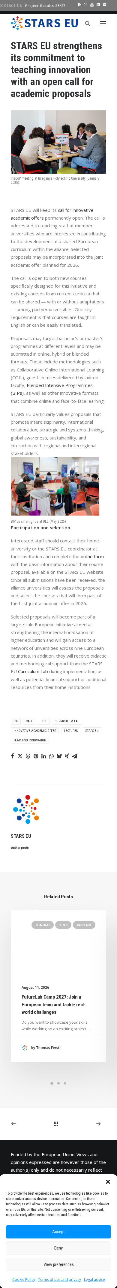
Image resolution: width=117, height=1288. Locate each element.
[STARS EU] (44, 23)
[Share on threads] (28, 756)
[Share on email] (74, 756)
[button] (108, 1182)
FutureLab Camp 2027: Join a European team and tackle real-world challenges (54, 1004)
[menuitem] (45, 5)
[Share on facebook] (12, 756)
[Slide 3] (65, 1083)
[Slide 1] (52, 1083)
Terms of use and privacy (59, 1279)
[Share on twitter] (20, 756)
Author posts (20, 847)
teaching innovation (30, 740)
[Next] (87, 1123)
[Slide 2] (58, 1083)
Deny (58, 1248)
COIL (43, 721)
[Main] (58, 1123)
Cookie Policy (23, 1279)
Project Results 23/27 (45, 5)
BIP (16, 721)
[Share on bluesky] (59, 756)
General (42, 925)
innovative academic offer (35, 731)
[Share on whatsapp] (51, 756)
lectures (71, 731)
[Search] (85, 23)
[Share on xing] (66, 756)
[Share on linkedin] (43, 756)
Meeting (84, 925)
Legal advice (94, 1279)
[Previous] (29, 1123)
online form (92, 556)
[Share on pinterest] (35, 756)
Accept (58, 1231)
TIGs (63, 925)
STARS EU (92, 731)
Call (29, 721)
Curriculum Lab (33, 671)
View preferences (59, 1264)
